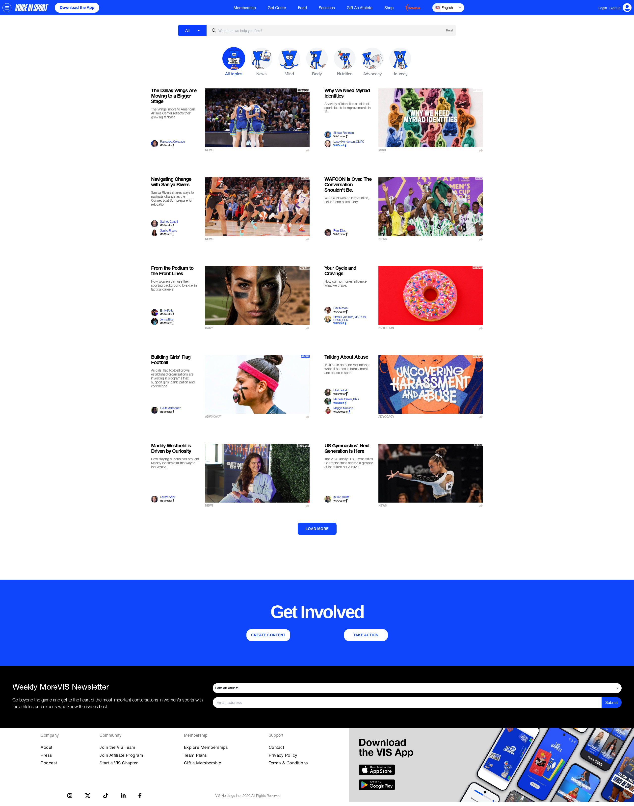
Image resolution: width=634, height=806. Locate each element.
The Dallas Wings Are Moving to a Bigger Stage (173, 97)
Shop (389, 8)
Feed (302, 8)
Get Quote (277, 8)
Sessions (327, 8)
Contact (276, 747)
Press (46, 755)
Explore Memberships (206, 747)
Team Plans (195, 755)
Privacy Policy (283, 755)
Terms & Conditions (288, 762)
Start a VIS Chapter (119, 762)
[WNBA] (413, 7)
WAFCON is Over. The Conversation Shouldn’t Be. (347, 185)
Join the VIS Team (117, 747)
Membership (245, 8)
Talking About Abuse (346, 357)
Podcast (49, 762)
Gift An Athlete (359, 8)
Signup (614, 8)
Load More (317, 529)
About (47, 747)
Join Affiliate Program (121, 755)
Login (602, 8)
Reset (449, 30)
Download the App (77, 8)
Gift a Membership (202, 762)
